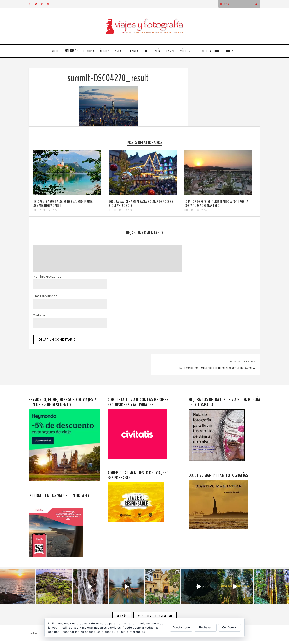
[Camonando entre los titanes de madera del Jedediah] (235, 586)
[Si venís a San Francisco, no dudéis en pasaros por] (126, 586)
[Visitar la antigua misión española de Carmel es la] (162, 586)
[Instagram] (44, 4)
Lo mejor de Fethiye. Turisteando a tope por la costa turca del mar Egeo (216, 203)
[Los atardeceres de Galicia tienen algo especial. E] (17, 586)
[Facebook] (31, 4)
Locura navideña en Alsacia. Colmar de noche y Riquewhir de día (141, 203)
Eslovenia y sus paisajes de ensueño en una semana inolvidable (63, 203)
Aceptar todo (181, 627)
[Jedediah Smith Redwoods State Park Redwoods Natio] (271, 586)
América (70, 50)
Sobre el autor (207, 51)
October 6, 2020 (195, 210)
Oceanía (132, 51)
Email (46, 296)
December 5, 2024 (45, 210)
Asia (118, 51)
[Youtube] (50, 4)
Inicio (55, 51)
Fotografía (152, 51)
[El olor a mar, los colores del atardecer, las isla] (54, 586)
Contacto (232, 51)
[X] (37, 4)
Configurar (229, 627)
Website (39, 315)
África (104, 51)
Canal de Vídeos (178, 51)
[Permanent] (67, 194)
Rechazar (205, 627)
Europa (88, 51)
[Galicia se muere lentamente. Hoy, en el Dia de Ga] (90, 586)
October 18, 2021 (120, 210)
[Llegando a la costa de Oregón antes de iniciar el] (198, 586)
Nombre (48, 276)
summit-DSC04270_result (108, 78)
